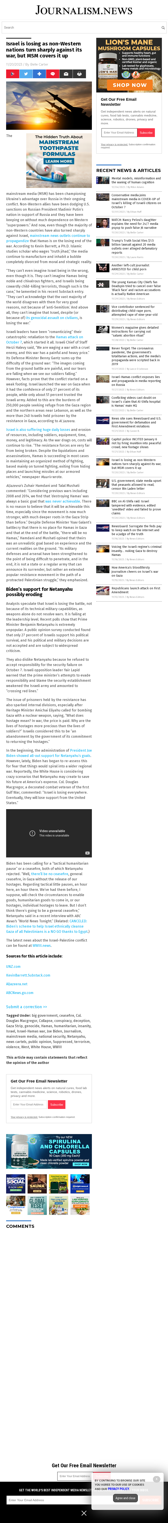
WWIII (57, 1047)
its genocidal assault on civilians (52, 318)
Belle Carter (39, 64)
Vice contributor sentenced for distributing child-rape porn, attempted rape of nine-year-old (135, 311)
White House (41, 1047)
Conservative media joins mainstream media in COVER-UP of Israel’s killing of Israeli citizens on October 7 (136, 201)
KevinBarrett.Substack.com (28, 975)
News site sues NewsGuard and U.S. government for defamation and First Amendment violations (136, 422)
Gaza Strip (14, 1026)
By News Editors (136, 298)
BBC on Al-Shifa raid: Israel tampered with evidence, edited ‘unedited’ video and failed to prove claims (136, 507)
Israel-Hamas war (31, 1031)
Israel (10, 1031)
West (25, 1047)
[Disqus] (49, 1287)
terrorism (82, 1042)
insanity (84, 1026)
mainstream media (21, 1036)
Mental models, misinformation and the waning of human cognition (136, 180)
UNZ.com (13, 966)
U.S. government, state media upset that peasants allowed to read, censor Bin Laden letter (136, 485)
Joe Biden (54, 1031)
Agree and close (125, 1498)
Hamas (46, 1026)
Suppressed (62, 1042)
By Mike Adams (136, 187)
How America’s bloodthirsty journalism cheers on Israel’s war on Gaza (135, 571)
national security (51, 1036)
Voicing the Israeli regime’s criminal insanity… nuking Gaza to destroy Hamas (137, 551)
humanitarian (65, 1026)
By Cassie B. (133, 431)
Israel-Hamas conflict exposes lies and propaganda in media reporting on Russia (136, 381)
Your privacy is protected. (24, 1117)
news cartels (16, 1042)
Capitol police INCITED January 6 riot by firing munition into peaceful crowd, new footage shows (136, 443)
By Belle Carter (135, 232)
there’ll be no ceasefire (49, 874)
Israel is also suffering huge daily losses (38, 430)
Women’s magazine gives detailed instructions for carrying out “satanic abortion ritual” (135, 331)
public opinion (39, 1042)
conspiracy (63, 1021)
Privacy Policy (118, 1489)
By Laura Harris (135, 257)
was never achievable (62, 501)
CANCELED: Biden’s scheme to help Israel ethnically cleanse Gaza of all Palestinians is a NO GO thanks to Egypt (47, 926)
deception (81, 1021)
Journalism (72, 1031)
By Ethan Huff (134, 211)
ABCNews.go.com (19, 993)
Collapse (45, 1021)
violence (12, 1047)
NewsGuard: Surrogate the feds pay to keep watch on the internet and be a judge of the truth (136, 530)
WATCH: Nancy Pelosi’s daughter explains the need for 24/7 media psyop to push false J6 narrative (135, 224)
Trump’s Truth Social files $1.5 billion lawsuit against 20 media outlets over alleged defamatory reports (134, 247)
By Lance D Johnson (137, 369)
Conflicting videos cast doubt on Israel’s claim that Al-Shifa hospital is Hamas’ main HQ (136, 402)
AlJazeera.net (16, 984)
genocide (31, 1026)
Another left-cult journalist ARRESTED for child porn (130, 267)
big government (45, 1015)
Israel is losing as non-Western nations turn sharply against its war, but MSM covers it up (136, 464)
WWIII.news (42, 946)
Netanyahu (76, 1036)
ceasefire (66, 1015)
